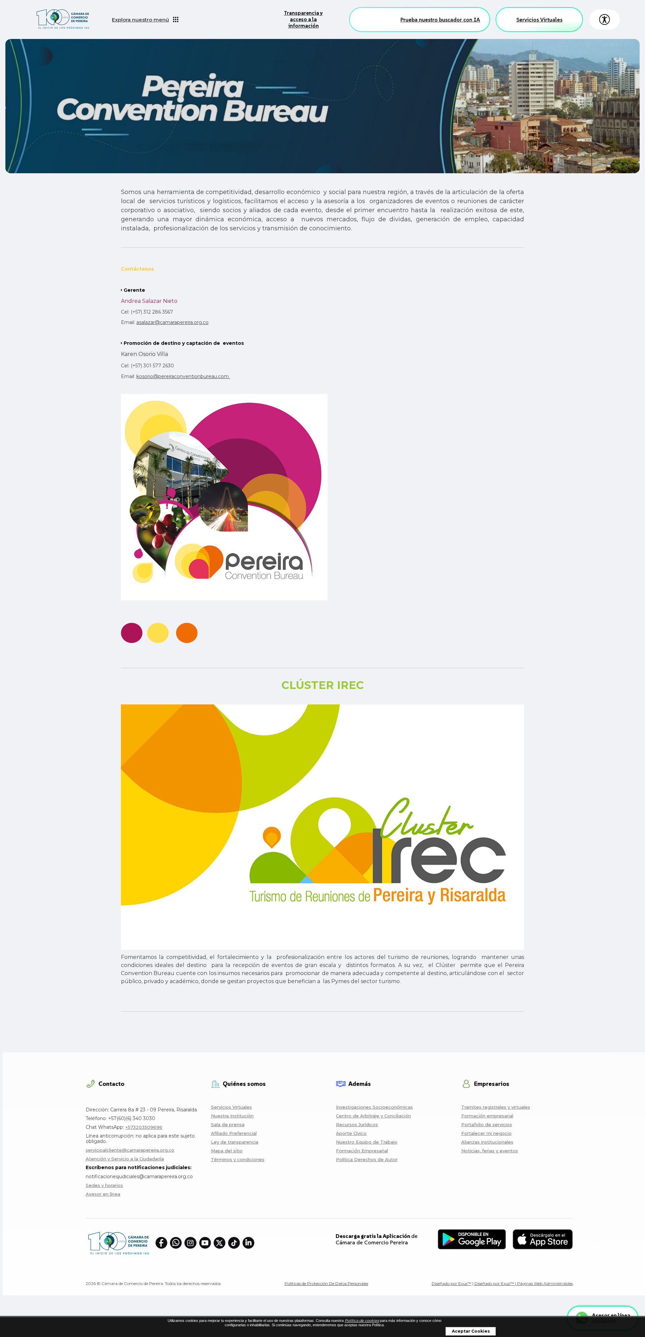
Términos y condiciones (237, 1159)
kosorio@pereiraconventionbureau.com (182, 376)
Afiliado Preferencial (234, 1133)
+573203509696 (143, 1127)
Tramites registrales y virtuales (495, 1107)
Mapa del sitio (227, 1150)
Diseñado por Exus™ (451, 1283)
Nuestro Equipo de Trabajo (366, 1142)
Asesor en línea (103, 1194)
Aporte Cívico (351, 1133)
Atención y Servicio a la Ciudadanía (125, 1158)
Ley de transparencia (234, 1142)
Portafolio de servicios (486, 1124)
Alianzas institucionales (487, 1142)
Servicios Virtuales (539, 19)
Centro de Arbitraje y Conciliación (373, 1115)
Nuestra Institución (232, 1115)
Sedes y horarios (104, 1185)
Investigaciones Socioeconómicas (374, 1107)
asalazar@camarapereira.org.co (172, 322)
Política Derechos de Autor (367, 1159)
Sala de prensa (228, 1124)
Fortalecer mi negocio (486, 1133)
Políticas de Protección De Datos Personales (326, 1283)
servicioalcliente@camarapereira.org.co (130, 1150)
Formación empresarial (487, 1115)
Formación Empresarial (362, 1150)
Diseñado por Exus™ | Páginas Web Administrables (523, 1283)
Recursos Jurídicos (357, 1124)
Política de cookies (362, 1320)
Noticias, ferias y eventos (489, 1150)
